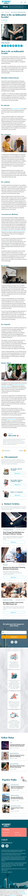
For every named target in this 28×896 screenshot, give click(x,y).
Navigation (5, 834)
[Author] (17, 436)
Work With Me (6, 832)
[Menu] (25, 2)
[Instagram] (12, 642)
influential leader (11, 419)
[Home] (6, 2)
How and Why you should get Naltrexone (15, 889)
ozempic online (13, 895)
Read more (17, 473)
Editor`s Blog (18, 834)
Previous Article (7, 450)
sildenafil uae (24, 894)
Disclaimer (17, 832)
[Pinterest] (16, 642)
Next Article (21, 450)
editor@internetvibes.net (6, 842)
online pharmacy (21, 892)
